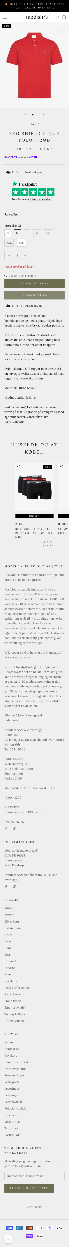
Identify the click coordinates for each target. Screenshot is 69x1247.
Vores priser (12, 1121)
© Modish (34, 1207)
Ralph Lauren (13, 994)
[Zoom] (61, 31)
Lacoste (9, 968)
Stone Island (12, 1001)
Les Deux (10, 981)
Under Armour (14, 1021)
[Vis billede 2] (36, 114)
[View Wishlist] (46, 17)
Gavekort (10, 1055)
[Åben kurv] (64, 17)
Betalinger (11, 1095)
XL (37, 233)
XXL (48, 233)
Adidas (9, 908)
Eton (7, 941)
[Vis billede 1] (32, 114)
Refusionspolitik (15, 1108)
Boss (7, 954)
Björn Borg (11, 921)
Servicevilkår (13, 1102)
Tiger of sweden (15, 1007)
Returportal (12, 1082)
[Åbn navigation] (5, 17)
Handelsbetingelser (17, 1062)
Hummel (10, 961)
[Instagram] (14, 828)
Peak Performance (17, 987)
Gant (34, 124)
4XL (21, 243)
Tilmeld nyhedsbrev (29, 1188)
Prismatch (11, 1115)
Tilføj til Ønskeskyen (27, 172)
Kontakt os (11, 1049)
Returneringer (14, 1075)
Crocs (8, 934)
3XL (9, 243)
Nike (7, 974)
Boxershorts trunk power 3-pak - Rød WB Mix (34, 532)
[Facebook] (5, 828)
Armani (9, 915)
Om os (8, 1042)
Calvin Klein (12, 928)
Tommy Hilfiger (14, 1014)
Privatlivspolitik (15, 1069)
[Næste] (43, 114)
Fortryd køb (12, 1135)
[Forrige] (25, 114)
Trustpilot (11, 1128)
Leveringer (12, 1088)
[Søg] (57, 17)
